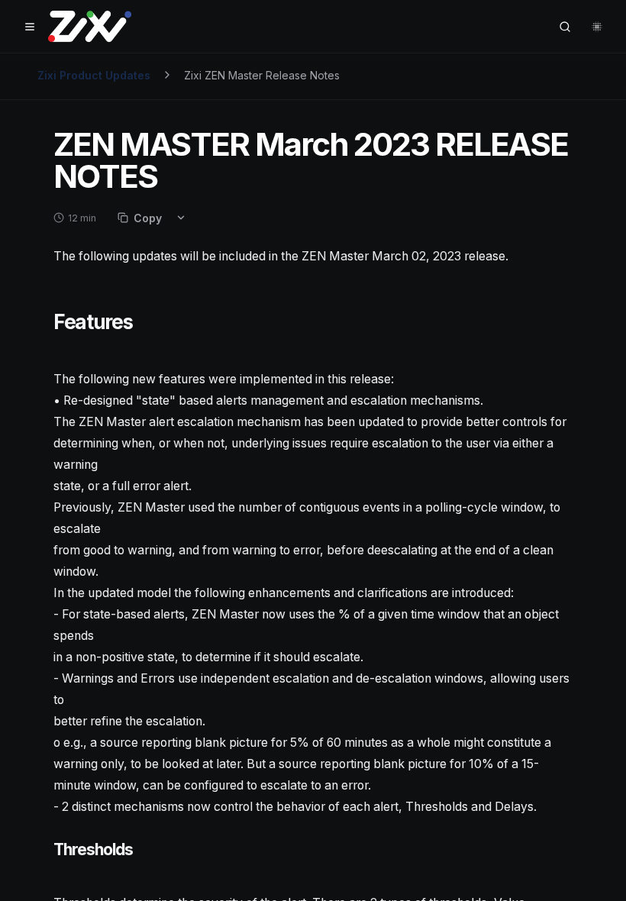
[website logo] (89, 26)
